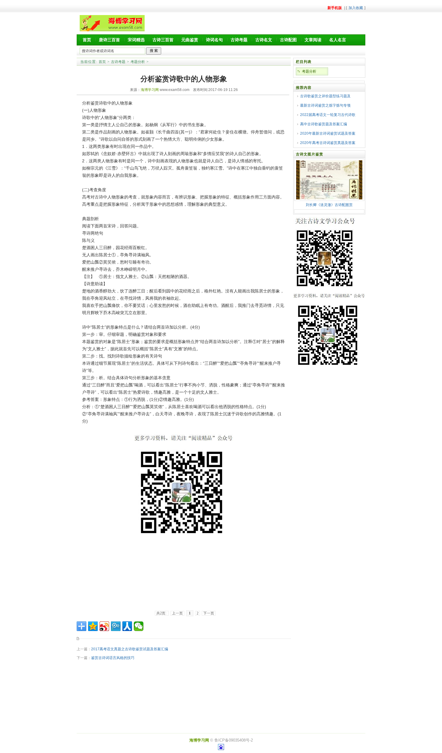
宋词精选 (136, 39)
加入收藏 (355, 8)
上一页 (177, 613)
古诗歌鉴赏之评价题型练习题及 (325, 96)
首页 (87, 39)
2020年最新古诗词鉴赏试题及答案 (327, 133)
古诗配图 (288, 39)
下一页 (208, 613)
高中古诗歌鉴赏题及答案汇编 (323, 124)
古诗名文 (263, 39)
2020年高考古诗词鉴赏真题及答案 (327, 143)
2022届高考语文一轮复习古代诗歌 (327, 115)
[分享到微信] (138, 626)
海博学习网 (150, 90)
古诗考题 (239, 39)
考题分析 (137, 62)
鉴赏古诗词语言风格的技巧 (112, 658)
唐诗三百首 (109, 39)
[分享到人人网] (127, 626)
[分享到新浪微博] (104, 626)
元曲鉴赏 (189, 39)
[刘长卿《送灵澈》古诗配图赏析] (329, 198)
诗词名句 (214, 39)
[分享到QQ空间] (93, 626)
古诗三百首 (162, 39)
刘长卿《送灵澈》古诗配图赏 (329, 205)
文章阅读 (313, 39)
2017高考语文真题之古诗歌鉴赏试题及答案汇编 (129, 649)
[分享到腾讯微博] (116, 626)
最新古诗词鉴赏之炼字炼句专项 (325, 105)
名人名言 (337, 39)
